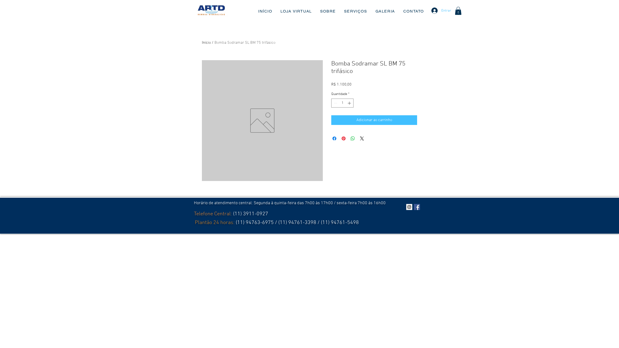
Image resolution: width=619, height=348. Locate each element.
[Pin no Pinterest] (343, 138)
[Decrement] (335, 103)
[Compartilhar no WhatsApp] (353, 138)
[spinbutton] (342, 103)
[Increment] (350, 103)
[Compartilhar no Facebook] (334, 138)
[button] (458, 11)
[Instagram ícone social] (409, 207)
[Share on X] (362, 138)
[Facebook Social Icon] (417, 207)
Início (206, 42)
